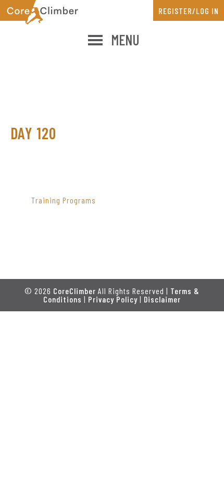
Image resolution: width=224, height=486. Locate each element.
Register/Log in (188, 11)
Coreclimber (39, 12)
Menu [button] (125, 39)
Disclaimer (162, 299)
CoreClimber (74, 291)
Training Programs (63, 200)
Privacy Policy (113, 299)
